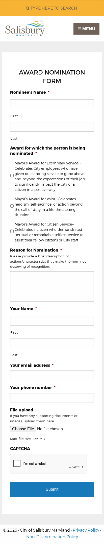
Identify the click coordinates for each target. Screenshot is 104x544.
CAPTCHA (20, 448)
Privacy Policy (86, 530)
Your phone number (33, 387)
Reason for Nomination (36, 250)
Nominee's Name (29, 92)
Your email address (32, 365)
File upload (21, 410)
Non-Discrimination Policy (52, 536)
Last (14, 138)
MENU (88, 29)
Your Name (23, 308)
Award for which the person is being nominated (47, 151)
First (14, 116)
